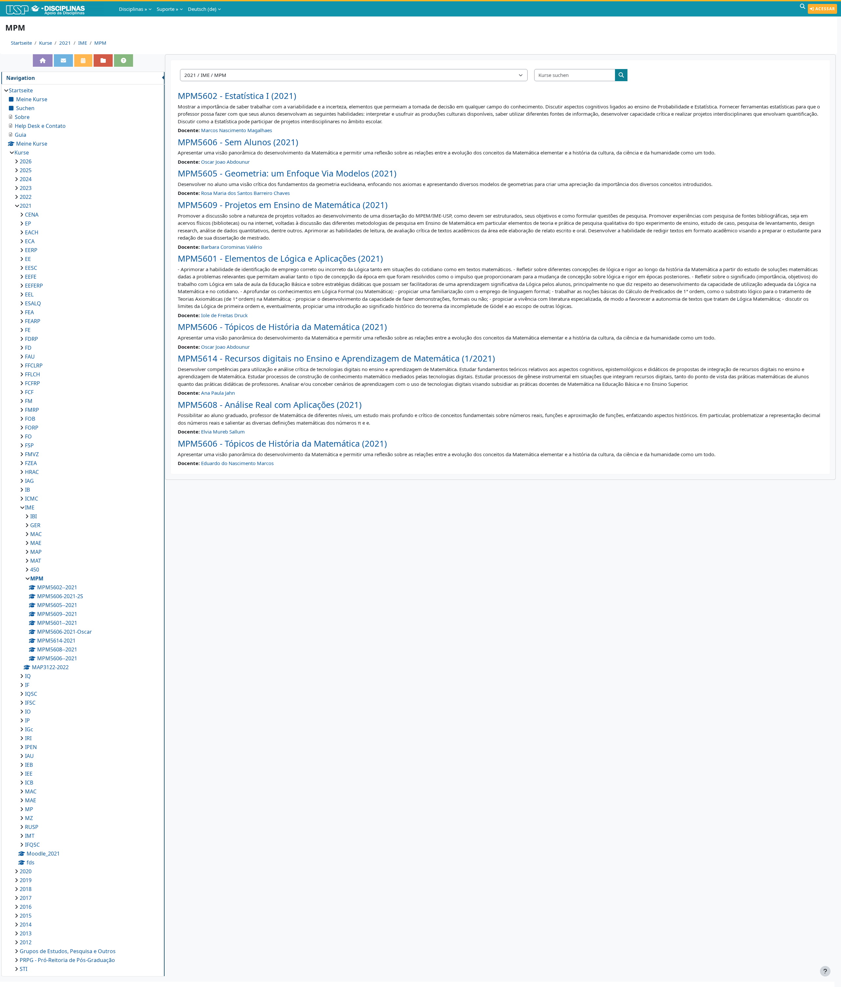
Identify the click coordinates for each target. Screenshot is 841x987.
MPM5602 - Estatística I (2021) (237, 96)
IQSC (31, 693)
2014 (26, 924)
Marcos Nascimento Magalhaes (236, 130)
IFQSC (32, 844)
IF (27, 685)
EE (28, 259)
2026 (26, 161)
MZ (29, 818)
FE (28, 330)
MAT (35, 560)
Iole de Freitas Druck (224, 315)
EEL (29, 294)
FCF (29, 392)
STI (23, 969)
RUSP (31, 827)
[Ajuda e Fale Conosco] (123, 60)
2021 (65, 42)
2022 (26, 196)
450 (34, 569)
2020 (26, 871)
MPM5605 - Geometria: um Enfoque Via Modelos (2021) (287, 173)
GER (35, 525)
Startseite (21, 42)
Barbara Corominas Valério (231, 247)
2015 (26, 915)
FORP (31, 427)
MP (29, 809)
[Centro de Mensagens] (63, 60)
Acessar (824, 9)
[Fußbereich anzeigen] (825, 971)
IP (27, 720)
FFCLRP (34, 365)
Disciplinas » (133, 9)
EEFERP (34, 285)
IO (28, 711)
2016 (26, 906)
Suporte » (167, 9)
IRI (28, 738)
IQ (28, 676)
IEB (29, 764)
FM (29, 401)
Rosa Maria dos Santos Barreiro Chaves (245, 193)
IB (27, 489)
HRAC (32, 472)
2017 (26, 898)
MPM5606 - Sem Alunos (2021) (238, 142)
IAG (29, 480)
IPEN (31, 747)
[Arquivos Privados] (103, 60)
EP (28, 223)
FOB (30, 418)
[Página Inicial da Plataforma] (43, 60)
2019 (26, 880)
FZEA (31, 463)
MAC (36, 534)
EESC (31, 267)
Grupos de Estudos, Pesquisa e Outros (68, 951)
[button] (802, 9)
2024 (26, 179)
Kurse (45, 42)
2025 (26, 170)
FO (28, 436)
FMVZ (32, 454)
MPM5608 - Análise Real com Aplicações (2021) (270, 405)
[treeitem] (83, 529)
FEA (29, 312)
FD (28, 347)
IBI (33, 516)
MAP (36, 551)
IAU (29, 756)
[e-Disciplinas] (55, 9)
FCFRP (32, 383)
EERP (31, 250)
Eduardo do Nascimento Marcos (237, 463)
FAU (30, 356)
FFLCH (32, 374)
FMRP (32, 409)
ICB (29, 782)
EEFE (30, 276)
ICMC (31, 498)
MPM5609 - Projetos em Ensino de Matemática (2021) (283, 205)
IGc (29, 729)
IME (82, 42)
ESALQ (33, 303)
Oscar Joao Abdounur (225, 161)
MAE (35, 543)
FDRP (31, 338)
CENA (31, 214)
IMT (29, 835)
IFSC (30, 702)
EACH (31, 232)
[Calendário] (83, 60)
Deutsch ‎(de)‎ (202, 9)
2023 (26, 188)
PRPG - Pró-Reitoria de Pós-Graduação (67, 960)
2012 (26, 942)
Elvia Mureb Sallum (223, 431)
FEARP (32, 321)
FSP (29, 445)
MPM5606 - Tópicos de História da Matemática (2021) (282, 327)
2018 (26, 889)
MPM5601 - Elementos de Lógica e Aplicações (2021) (280, 258)
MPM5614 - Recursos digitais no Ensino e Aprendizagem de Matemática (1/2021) (336, 358)
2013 (26, 933)
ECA (29, 241)
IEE (29, 773)
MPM (100, 42)
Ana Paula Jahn (218, 392)
